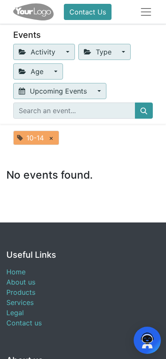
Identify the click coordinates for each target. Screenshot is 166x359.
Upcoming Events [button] (58, 91)
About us (20, 282)
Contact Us (87, 12)
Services (20, 302)
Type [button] (104, 52)
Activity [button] (43, 52)
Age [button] (37, 71)
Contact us (24, 323)
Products (20, 292)
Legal (15, 312)
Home (16, 272)
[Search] (144, 111)
